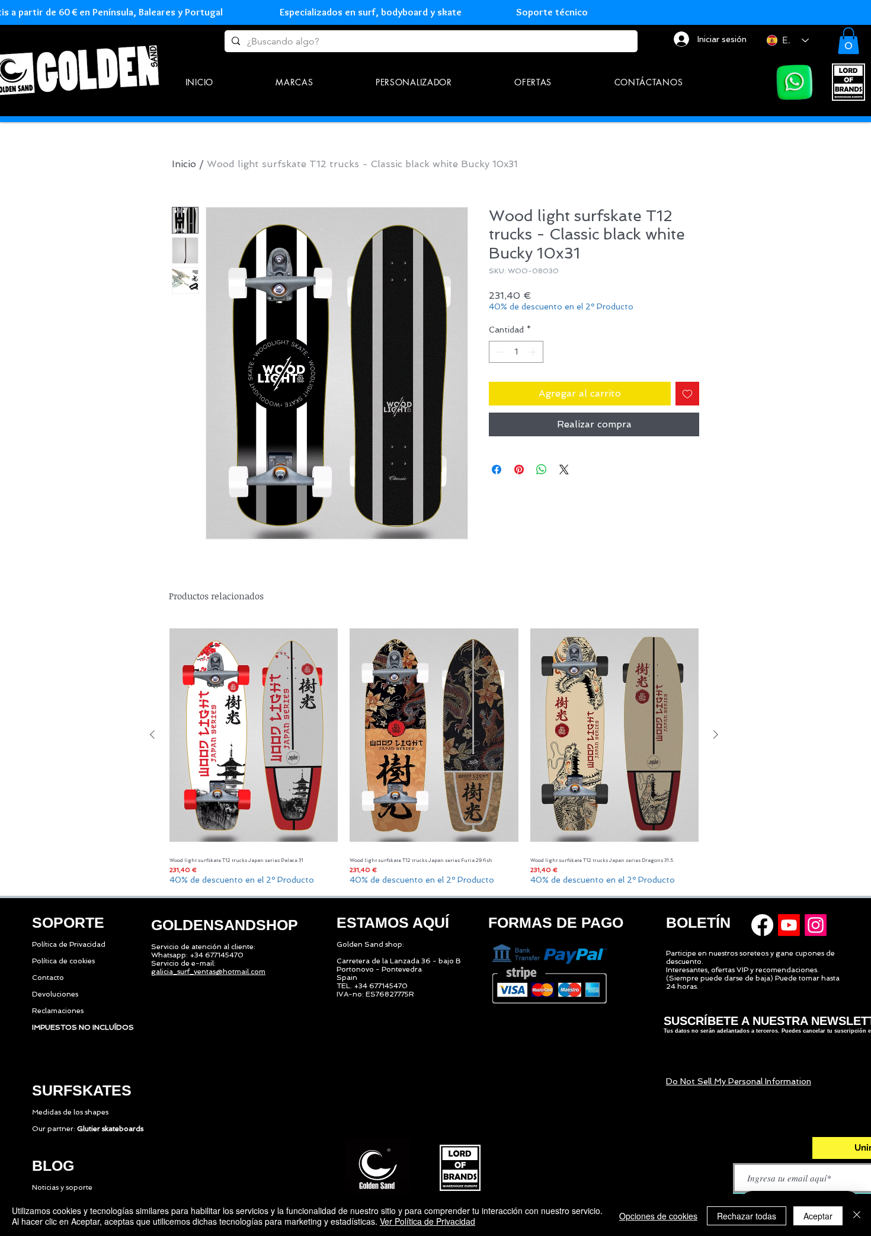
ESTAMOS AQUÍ (393, 922)
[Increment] (534, 351)
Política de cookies (63, 961)
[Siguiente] (716, 734)
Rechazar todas (746, 1216)
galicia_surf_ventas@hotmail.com (208, 971)
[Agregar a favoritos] (687, 393)
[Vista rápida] (253, 735)
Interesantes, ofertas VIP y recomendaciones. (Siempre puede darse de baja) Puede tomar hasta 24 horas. (753, 978)
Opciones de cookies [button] (658, 1216)
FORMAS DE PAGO (555, 922)
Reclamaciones (58, 1011)
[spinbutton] (516, 351)
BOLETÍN (698, 922)
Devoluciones (55, 994)
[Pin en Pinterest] (519, 469)
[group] (434, 754)
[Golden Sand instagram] (816, 925)
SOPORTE (68, 922)
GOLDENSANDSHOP (224, 924)
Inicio (184, 164)
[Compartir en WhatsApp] (541, 469)
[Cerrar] (857, 1216)
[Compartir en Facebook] (496, 469)
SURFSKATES (82, 1090)
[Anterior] (152, 734)
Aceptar (817, 1216)
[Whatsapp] (794, 82)
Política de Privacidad (68, 944)
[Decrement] (498, 351)
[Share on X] (564, 469)
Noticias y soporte (62, 1187)
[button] (295, 82)
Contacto (48, 977)
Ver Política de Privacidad (427, 1221)
